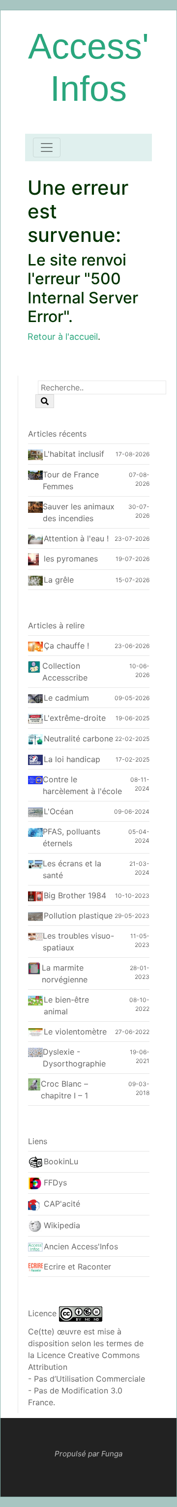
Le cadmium (66, 698)
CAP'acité (62, 1204)
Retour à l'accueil (63, 336)
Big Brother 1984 (75, 895)
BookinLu (61, 1161)
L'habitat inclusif (74, 454)
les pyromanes (71, 558)
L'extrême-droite (75, 718)
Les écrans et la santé (72, 869)
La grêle (59, 580)
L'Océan (58, 811)
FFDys (55, 1182)
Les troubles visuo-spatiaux (78, 941)
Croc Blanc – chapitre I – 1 (64, 1089)
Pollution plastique (78, 915)
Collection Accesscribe (65, 671)
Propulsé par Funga (88, 1453)
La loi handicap (72, 759)
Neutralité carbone (78, 738)
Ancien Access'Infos (81, 1246)
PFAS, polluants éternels (71, 837)
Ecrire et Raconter (77, 1266)
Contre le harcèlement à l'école (82, 785)
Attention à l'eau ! (76, 538)
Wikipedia (62, 1225)
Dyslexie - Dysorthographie (74, 1057)
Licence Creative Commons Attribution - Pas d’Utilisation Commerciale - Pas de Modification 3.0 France (86, 1378)
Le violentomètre (75, 1031)
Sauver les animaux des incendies (79, 512)
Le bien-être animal (66, 1005)
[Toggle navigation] (46, 147)
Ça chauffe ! (66, 645)
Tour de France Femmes (71, 480)
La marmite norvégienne (65, 973)
